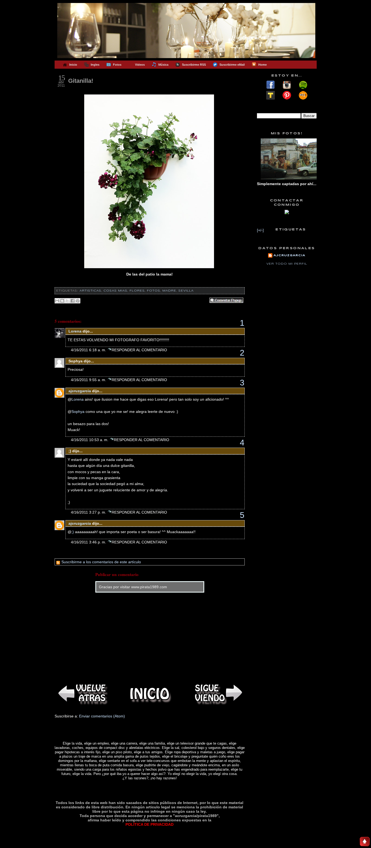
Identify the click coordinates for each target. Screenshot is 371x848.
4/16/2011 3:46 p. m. (89, 542)
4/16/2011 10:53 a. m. (90, 440)
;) (72, 532)
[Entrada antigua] (217, 694)
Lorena (74, 331)
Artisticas (90, 290)
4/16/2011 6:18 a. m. (89, 350)
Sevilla (186, 290)
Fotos (153, 290)
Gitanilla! (80, 80)
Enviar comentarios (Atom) (102, 716)
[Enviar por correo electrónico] (57, 300)
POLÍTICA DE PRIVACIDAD (149, 824)
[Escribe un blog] (62, 300)
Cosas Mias (115, 290)
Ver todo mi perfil (286, 263)
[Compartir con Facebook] (72, 300)
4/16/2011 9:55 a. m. (89, 380)
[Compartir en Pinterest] (77, 300)
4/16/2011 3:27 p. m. (89, 512)
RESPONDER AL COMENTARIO (139, 350)
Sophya (77, 411)
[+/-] (260, 230)
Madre (169, 290)
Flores (137, 290)
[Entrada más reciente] (82, 694)
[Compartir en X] (67, 300)
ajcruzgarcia (79, 391)
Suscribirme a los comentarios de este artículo (100, 562)
